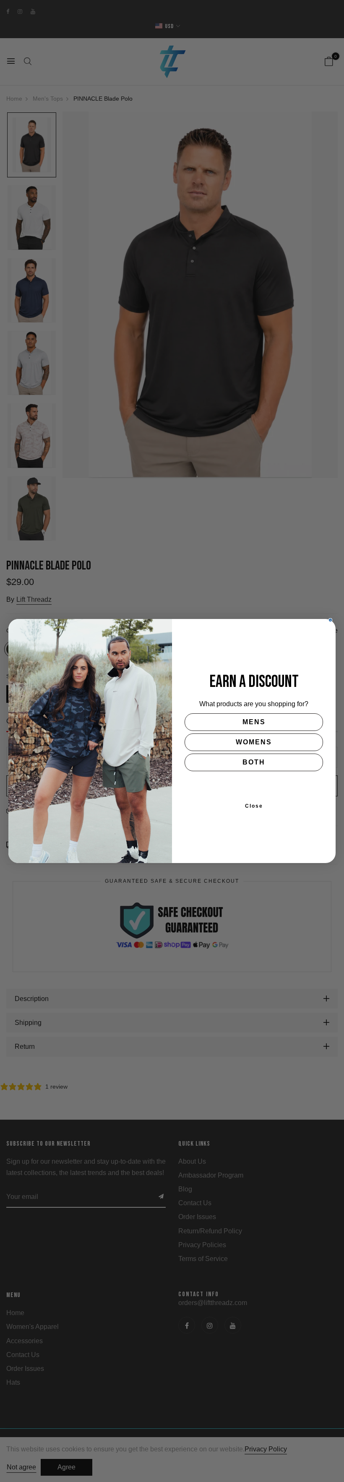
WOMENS (254, 742)
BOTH (253, 762)
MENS (254, 721)
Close (254, 806)
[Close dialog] (330, 620)
